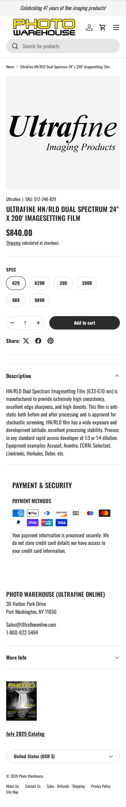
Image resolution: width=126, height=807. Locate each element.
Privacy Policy (100, 786)
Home (10, 67)
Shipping (13, 242)
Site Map (12, 792)
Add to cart (84, 322)
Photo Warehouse (31, 776)
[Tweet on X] (26, 341)
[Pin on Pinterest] (50, 341)
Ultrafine (13, 199)
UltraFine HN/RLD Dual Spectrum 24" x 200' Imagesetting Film (65, 67)
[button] (102, 27)
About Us (12, 786)
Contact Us (33, 786)
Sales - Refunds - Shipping (66, 786)
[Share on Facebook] (38, 341)
